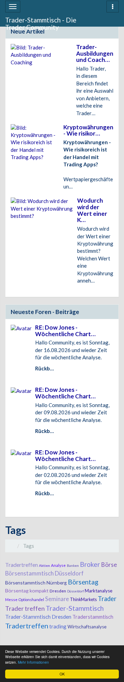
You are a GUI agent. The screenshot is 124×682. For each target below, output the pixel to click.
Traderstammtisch (92, 617)
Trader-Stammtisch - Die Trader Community (40, 21)
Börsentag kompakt (27, 590)
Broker (90, 564)
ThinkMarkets (83, 599)
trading (57, 626)
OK (62, 673)
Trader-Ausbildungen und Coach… (94, 53)
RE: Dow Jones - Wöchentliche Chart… (65, 331)
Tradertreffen (21, 564)
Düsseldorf (75, 591)
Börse (109, 564)
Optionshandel (31, 599)
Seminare (57, 599)
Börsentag (83, 582)
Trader (107, 598)
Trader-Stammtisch (75, 608)
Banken (73, 565)
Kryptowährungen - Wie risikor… (88, 130)
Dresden (58, 590)
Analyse (58, 565)
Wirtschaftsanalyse (87, 626)
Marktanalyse (98, 590)
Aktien (44, 565)
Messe (11, 599)
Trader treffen (25, 608)
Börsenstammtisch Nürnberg (36, 583)
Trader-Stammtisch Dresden (38, 617)
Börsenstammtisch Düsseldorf (44, 573)
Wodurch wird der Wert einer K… (92, 210)
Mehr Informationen (33, 662)
